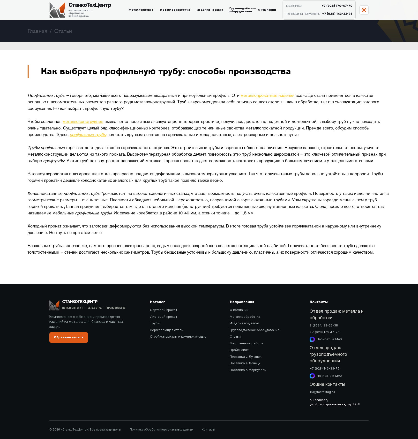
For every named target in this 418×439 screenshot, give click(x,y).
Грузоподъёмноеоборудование (241, 10)
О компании (267, 9)
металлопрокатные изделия (267, 95)
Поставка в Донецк (245, 363)
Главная (37, 31)
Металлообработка (175, 9)
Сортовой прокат (163, 310)
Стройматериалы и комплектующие (178, 336)
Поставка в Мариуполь (248, 370)
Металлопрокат (141, 9)
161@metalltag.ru (322, 392)
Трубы (155, 323)
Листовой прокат (163, 316)
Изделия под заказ (245, 323)
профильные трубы (88, 134)
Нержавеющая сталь (166, 330)
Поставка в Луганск (245, 356)
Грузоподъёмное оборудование (254, 330)
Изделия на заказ (210, 9)
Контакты (208, 429)
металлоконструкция (83, 121)
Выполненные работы (246, 343)
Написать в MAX (329, 339)
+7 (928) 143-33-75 (324, 368)
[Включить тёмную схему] (364, 10)
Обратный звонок (68, 337)
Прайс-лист (239, 350)
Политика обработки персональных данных (162, 429)
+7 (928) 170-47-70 (324, 332)
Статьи (235, 336)
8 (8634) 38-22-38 (324, 325)
